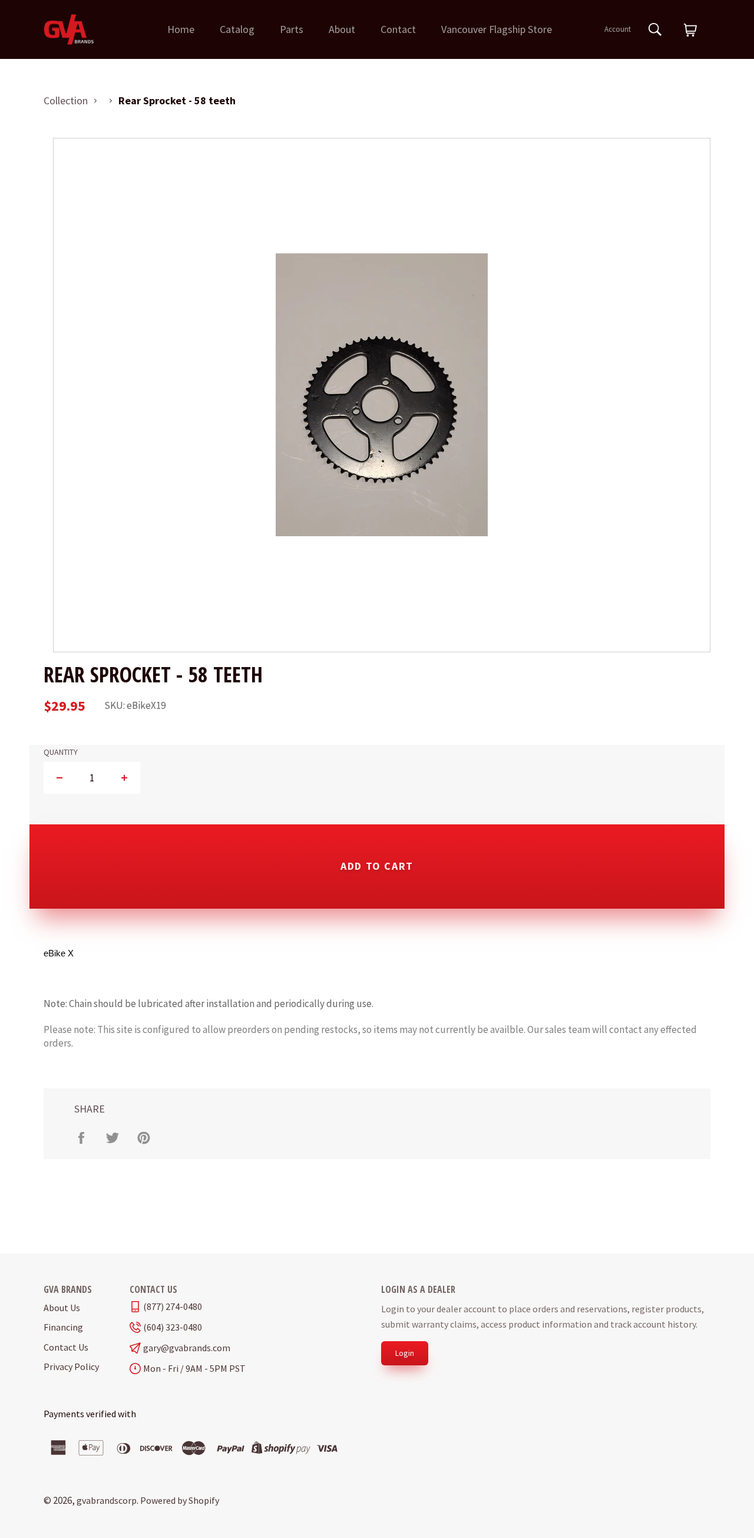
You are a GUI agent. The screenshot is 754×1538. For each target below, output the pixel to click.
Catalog (237, 29)
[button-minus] (60, 778)
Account (617, 29)
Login (404, 1353)
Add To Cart (377, 866)
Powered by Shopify (179, 1500)
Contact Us (66, 1347)
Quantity (61, 752)
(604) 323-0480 (172, 1327)
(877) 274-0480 (172, 1306)
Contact (398, 29)
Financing (63, 1327)
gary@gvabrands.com (186, 1348)
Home (180, 29)
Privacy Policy (71, 1366)
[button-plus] (124, 778)
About (342, 29)
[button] (690, 30)
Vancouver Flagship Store (496, 29)
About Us (62, 1307)
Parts (291, 29)
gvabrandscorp (107, 1500)
